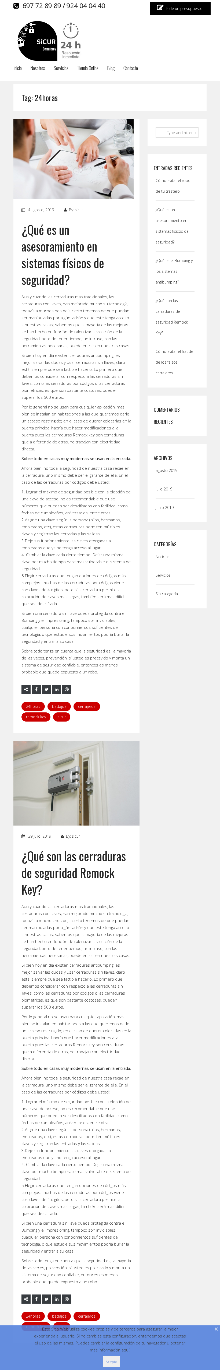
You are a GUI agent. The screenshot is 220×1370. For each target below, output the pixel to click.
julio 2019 (164, 489)
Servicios (61, 68)
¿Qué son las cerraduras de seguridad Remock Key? (73, 872)
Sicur (62, 716)
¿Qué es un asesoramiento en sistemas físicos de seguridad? (62, 254)
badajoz (59, 706)
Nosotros (37, 68)
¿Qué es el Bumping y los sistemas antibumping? (174, 271)
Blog (111, 68)
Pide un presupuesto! (184, 8)
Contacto (130, 68)
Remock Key (36, 716)
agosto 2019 (166, 470)
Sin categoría (167, 593)
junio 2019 (165, 507)
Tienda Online (87, 68)
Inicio (17, 68)
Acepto (111, 1361)
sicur (79, 209)
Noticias (163, 556)
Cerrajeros (87, 706)
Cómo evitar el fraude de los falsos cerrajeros (174, 362)
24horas (33, 706)
